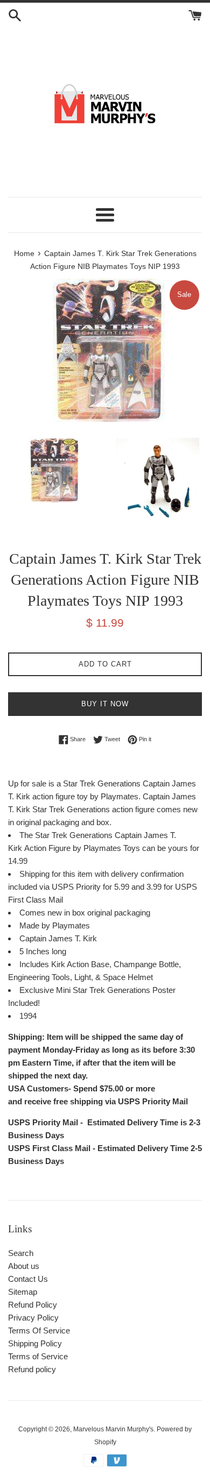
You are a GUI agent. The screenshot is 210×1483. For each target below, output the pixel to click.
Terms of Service (38, 1356)
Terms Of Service (39, 1330)
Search (20, 1253)
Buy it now (105, 704)
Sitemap (22, 1291)
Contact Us (28, 1278)
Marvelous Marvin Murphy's (113, 1429)
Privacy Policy (33, 1317)
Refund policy (32, 1369)
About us (23, 1266)
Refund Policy (32, 1304)
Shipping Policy (35, 1343)
